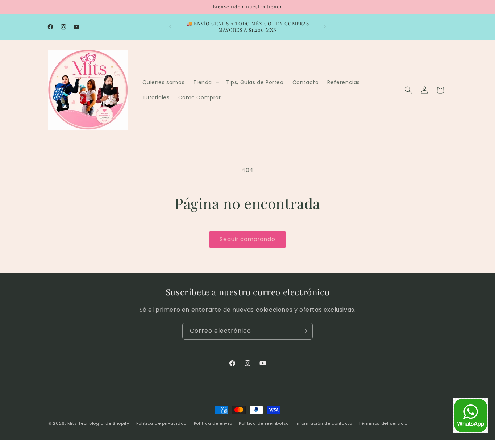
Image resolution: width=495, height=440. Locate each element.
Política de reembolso (264, 423)
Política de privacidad (161, 423)
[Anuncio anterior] (170, 27)
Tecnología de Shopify (103, 423)
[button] (205, 82)
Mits (72, 423)
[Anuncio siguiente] (325, 27)
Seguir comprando (247, 239)
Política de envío (213, 423)
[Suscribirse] (304, 331)
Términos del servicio (383, 423)
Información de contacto (324, 423)
